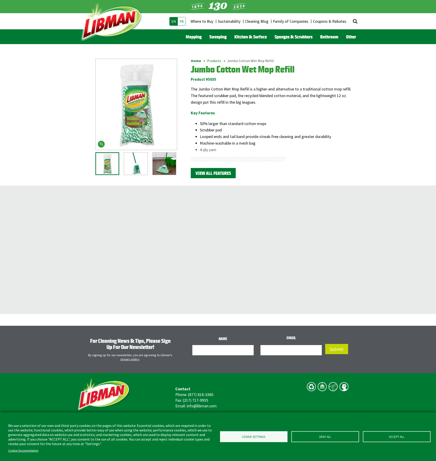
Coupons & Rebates (329, 21)
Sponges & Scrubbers (293, 36)
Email (291, 338)
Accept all (396, 437)
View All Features (213, 173)
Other (351, 36)
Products (214, 60)
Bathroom (329, 36)
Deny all (325, 437)
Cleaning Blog (256, 21)
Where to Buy (202, 21)
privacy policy (130, 359)
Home (196, 60)
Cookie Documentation (23, 451)
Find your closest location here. (219, 165)
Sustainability (229, 21)
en (173, 21)
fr (182, 21)
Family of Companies (290, 21)
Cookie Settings (253, 437)
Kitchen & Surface (250, 36)
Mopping (194, 36)
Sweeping (218, 36)
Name (223, 339)
